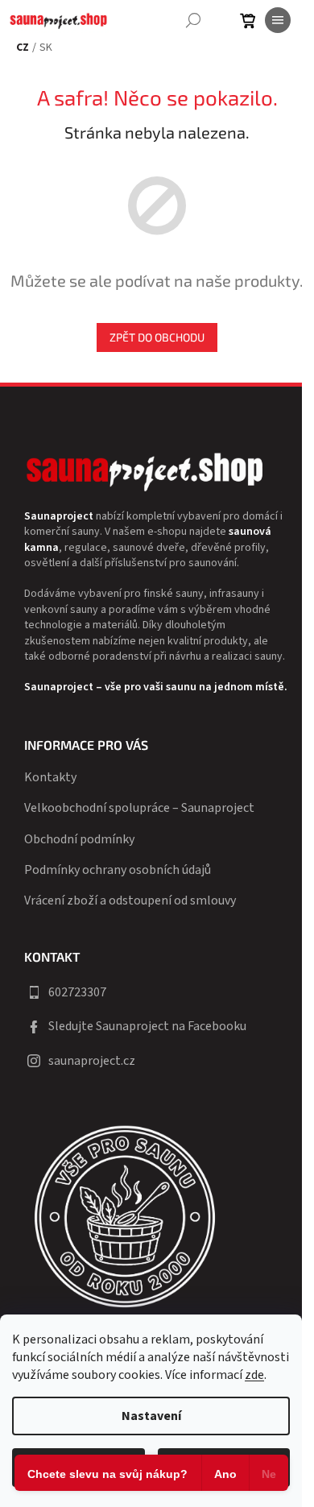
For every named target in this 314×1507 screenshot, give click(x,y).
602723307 (77, 992)
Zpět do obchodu (157, 337)
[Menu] (278, 20)
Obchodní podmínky (79, 839)
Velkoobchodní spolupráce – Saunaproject (139, 808)
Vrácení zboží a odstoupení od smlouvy (130, 900)
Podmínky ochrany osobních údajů (117, 870)
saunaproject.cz (91, 1061)
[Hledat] (193, 20)
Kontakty (50, 777)
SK (45, 48)
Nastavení (151, 1416)
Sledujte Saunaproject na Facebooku (147, 1026)
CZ (22, 48)
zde (254, 1375)
